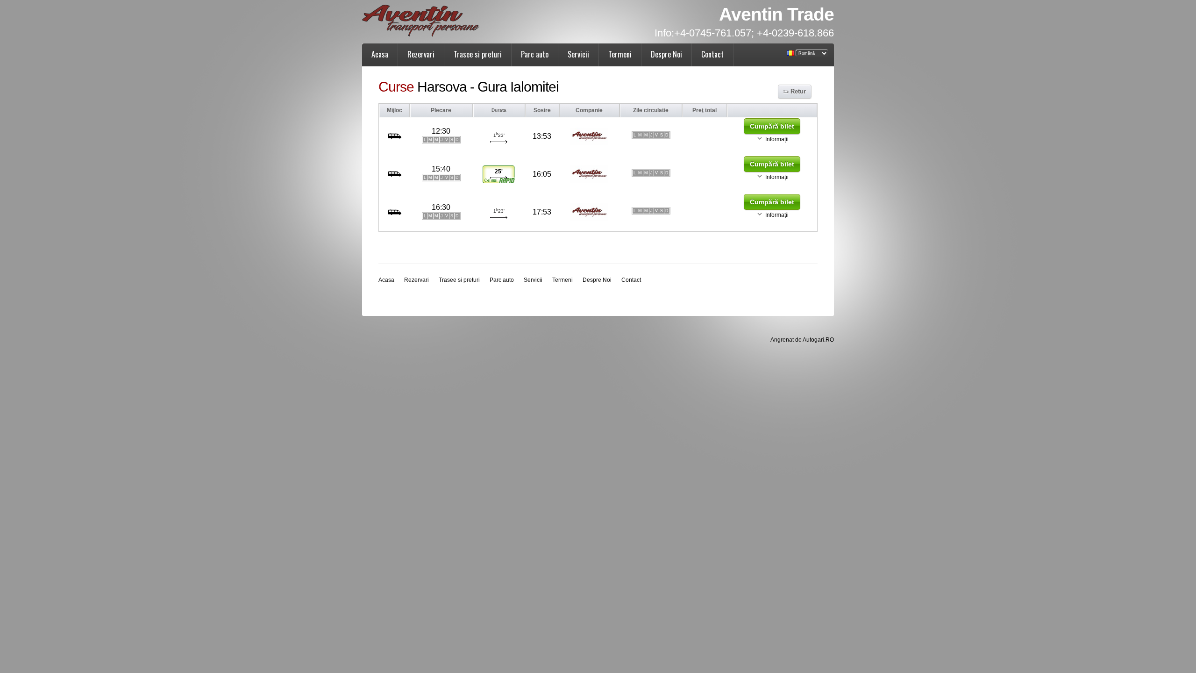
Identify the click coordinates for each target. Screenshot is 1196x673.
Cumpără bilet (772, 126)
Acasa (379, 54)
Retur (798, 91)
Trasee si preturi (478, 54)
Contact (712, 54)
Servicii (578, 54)
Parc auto (534, 54)
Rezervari (420, 54)
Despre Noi (666, 54)
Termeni (620, 54)
